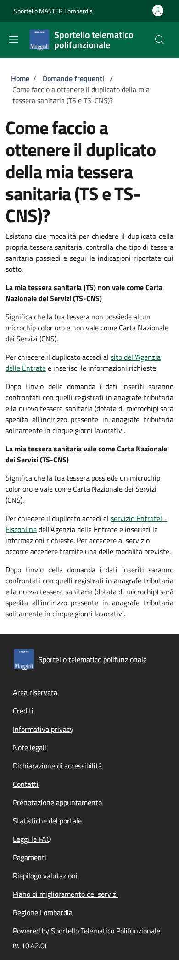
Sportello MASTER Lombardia (53, 11)
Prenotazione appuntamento (57, 802)
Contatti (26, 784)
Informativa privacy (43, 729)
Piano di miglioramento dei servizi (65, 894)
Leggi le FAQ (32, 839)
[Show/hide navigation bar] (14, 39)
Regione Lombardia (43, 912)
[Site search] (159, 39)
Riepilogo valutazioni (45, 875)
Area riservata (35, 692)
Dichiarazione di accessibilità (57, 765)
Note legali (29, 747)
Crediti (23, 710)
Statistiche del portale (47, 820)
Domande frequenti (74, 78)
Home (20, 78)
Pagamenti (29, 857)
